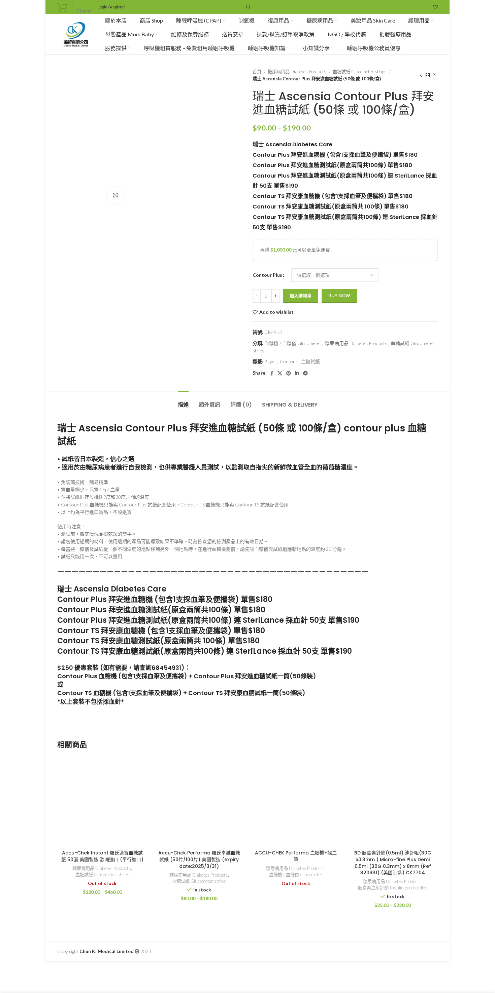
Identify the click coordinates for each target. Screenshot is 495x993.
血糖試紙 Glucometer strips (360, 71)
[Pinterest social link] (288, 373)
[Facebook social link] (271, 373)
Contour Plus (267, 275)
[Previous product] (421, 75)
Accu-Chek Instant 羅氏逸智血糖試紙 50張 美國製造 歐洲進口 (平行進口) (102, 856)
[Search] (247, 7)
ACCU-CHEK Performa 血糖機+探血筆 (296, 856)
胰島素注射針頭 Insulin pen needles (392, 887)
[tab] (183, 401)
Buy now (339, 295)
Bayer (270, 361)
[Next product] (434, 75)
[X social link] (279, 373)
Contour (289, 361)
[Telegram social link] (305, 373)
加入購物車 (300, 295)
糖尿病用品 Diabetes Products (297, 71)
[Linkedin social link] (297, 373)
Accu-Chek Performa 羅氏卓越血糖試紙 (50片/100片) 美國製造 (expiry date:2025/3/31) (199, 859)
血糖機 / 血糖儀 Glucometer (293, 343)
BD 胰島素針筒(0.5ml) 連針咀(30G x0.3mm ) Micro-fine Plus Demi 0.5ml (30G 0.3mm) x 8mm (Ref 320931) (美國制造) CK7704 (392, 862)
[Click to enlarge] (115, 195)
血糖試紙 (310, 361)
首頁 (257, 71)
